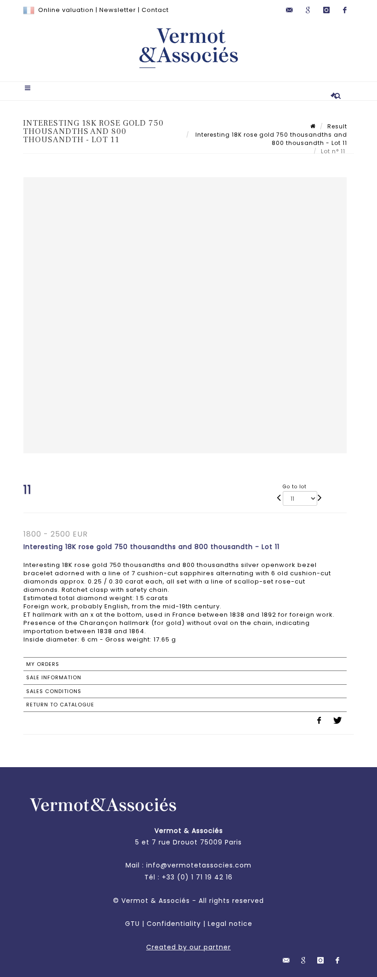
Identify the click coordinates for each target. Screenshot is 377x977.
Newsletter (117, 10)
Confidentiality (174, 923)
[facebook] (345, 10)
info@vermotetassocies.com (198, 865)
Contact (155, 10)
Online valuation (66, 10)
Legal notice (230, 923)
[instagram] (326, 10)
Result (337, 126)
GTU (132, 923)
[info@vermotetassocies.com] (289, 10)
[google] (308, 10)
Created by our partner (188, 947)
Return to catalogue (60, 704)
